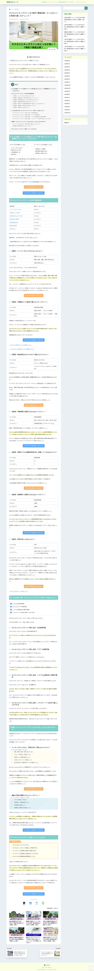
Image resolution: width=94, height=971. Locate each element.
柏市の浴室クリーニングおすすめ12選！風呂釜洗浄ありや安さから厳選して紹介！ (75, 19)
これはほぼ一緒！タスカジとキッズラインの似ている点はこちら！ (28, 110)
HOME (48, 965)
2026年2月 (67, 79)
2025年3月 (67, 109)
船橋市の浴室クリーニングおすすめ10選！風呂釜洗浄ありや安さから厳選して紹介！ (74, 34)
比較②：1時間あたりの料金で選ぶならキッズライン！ (26, 97)
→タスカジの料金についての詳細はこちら (20, 345)
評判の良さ (13, 229)
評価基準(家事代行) (63, 2)
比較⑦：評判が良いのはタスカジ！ (22, 107)
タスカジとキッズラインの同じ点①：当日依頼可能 (25, 112)
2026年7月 (67, 63)
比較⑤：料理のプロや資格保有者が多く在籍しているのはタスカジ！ (30, 103)
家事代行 (56, 908)
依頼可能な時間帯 (14, 219)
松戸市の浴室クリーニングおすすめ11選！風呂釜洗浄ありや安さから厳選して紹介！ (74, 27)
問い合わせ (72, 2)
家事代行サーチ (12, 2)
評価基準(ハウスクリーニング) (49, 2)
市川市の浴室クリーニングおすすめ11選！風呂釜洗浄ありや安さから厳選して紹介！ (74, 41)
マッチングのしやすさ (15, 209)
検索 (86, 8)
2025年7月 (67, 97)
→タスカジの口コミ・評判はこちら (18, 591)
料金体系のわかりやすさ (16, 216)
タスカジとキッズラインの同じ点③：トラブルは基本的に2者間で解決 (30, 116)
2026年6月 (67, 67)
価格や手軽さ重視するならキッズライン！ (23, 125)
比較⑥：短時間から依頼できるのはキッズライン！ (25, 105)
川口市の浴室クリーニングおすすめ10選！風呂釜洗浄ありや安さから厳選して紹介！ (74, 48)
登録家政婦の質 (14, 222)
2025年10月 (67, 88)
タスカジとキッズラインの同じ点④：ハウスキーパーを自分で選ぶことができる (32, 118)
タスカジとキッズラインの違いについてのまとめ (24, 129)
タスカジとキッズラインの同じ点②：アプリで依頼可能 (26, 114)
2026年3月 (67, 76)
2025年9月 (67, 91)
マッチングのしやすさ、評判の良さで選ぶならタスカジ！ (27, 124)
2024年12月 (67, 112)
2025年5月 (67, 103)
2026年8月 (67, 60)
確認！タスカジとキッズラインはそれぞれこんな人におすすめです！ (29, 121)
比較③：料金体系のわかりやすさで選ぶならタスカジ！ (26, 99)
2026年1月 (67, 82)
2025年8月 (67, 94)
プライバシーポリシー (81, 2)
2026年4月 (67, 73)
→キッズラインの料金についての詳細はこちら (21, 349)
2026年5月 (67, 70)
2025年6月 (67, 100)
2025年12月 (67, 85)
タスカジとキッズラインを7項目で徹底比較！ (23, 93)
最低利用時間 (13, 225)
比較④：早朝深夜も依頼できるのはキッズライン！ (25, 101)
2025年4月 (67, 106)
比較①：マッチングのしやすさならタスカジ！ (24, 95)
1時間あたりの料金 (15, 212)
